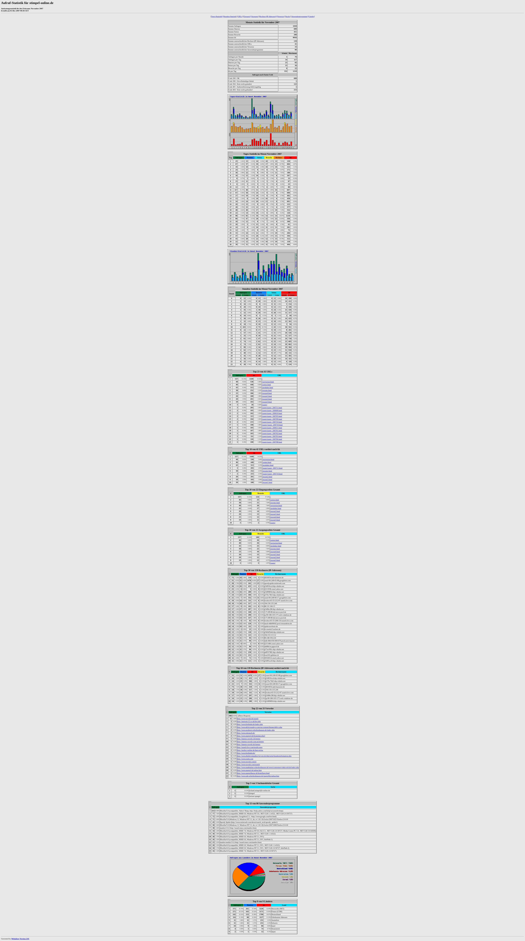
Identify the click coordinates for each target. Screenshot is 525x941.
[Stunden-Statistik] (230, 16)
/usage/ (264, 405)
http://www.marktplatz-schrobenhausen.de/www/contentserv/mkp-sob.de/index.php (268, 767)
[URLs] (240, 16)
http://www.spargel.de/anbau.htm (249, 770)
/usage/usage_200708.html (272, 442)
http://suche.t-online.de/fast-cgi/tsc (250, 750)
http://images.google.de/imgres (248, 744)
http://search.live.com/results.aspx (249, 747)
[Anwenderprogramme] (299, 16)
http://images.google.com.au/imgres (250, 742)
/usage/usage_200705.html (272, 416)
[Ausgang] (255, 16)
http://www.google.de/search (247, 719)
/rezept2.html (267, 399)
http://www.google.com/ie (246, 762)
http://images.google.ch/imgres (248, 739)
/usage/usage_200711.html (272, 408)
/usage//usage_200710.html (272, 425)
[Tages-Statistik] (217, 16)
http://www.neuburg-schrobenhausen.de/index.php (256, 730)
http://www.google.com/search (248, 764)
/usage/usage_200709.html (272, 419)
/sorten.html (266, 385)
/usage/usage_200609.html (272, 410)
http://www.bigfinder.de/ (246, 753)
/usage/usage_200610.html (272, 413)
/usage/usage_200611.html (272, 428)
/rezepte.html (267, 390)
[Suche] (288, 16)
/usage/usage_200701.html (272, 431)
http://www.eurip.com (245, 759)
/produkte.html (267, 387)
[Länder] (311, 16)
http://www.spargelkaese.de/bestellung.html (253, 773)
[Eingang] (246, 16)
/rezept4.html (267, 393)
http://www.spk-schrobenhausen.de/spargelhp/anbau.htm (258, 776)
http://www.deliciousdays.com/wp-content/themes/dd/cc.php (259, 727)
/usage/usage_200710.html (272, 422)
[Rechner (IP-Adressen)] (267, 16)
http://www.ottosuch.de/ (246, 733)
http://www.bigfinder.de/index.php (250, 724)
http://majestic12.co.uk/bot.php (249, 721)
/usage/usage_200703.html (272, 436)
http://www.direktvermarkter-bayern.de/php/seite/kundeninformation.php (264, 756)
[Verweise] (281, 16)
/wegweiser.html (268, 382)
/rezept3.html (267, 402)
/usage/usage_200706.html (272, 439)
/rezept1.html (267, 396)
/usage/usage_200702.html (272, 433)
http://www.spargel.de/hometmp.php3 (251, 736)
